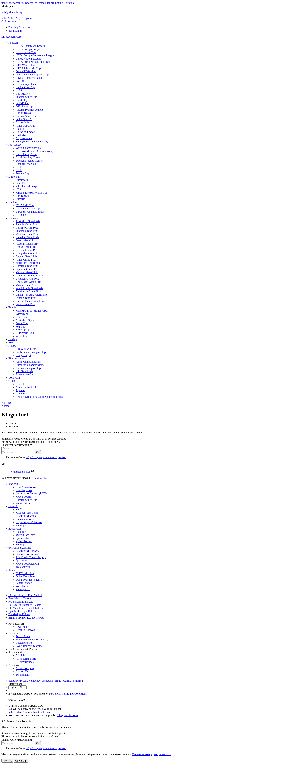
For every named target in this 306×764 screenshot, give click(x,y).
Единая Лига (23, 538)
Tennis (12, 307)
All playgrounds (25, 661)
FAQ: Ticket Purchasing (29, 645)
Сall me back (8, 21)
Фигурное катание (19, 547)
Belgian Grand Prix (26, 256)
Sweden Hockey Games (29, 160)
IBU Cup (21, 214)
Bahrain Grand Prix (27, 224)
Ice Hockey (14, 144)
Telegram (26, 18)
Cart (18, 36)
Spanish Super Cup (26, 96)
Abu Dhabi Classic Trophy (31, 557)
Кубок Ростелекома (27, 563)
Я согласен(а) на (35, 457)
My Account (8, 36)
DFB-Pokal (22, 103)
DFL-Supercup (24, 106)
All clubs (21, 655)
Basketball (14, 176)
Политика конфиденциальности (151, 754)
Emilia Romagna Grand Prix (31, 294)
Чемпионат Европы (27, 550)
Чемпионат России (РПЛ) (31, 493)
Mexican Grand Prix (27, 272)
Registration (22, 626)
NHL (19, 170)
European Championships (30, 211)
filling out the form (67, 715)
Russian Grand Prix (27, 265)
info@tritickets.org (11, 12)
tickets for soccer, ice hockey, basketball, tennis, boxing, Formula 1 (38, 2)
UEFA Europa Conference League (35, 55)
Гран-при (21, 560)
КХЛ (19, 509)
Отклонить (21, 760)
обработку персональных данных (46, 457)
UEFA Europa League (28, 49)
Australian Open (25, 320)
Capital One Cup (25, 87)
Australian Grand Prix (28, 221)
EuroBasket (22, 195)
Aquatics (21, 390)
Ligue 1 (20, 128)
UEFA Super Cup (26, 52)
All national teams (26, 658)
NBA (19, 189)
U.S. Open (22, 316)
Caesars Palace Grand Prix (30, 301)
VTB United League (27, 186)
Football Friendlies (26, 71)
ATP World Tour (25, 332)
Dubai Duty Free (25, 576)
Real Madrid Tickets (19, 598)
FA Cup (20, 80)
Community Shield (26, 84)
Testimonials (15, 30)
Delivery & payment (19, 27)
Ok (37, 452)
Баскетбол (14, 528)
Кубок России (24, 496)
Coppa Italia (22, 122)
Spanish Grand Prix (27, 230)
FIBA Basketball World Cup (31, 192)
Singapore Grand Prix (28, 262)
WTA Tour (22, 336)
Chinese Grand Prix (27, 227)
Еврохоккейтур (25, 518)
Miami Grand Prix (26, 285)
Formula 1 (14, 218)
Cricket (20, 383)
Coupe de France (25, 131)
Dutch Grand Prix (26, 297)
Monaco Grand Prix (27, 234)
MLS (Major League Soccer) (32, 141)
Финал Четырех (25, 534)
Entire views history (40, 478)
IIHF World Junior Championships (35, 151)
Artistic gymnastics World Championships (39, 396)
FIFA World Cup (25, 64)
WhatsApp (14, 18)
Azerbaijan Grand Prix (28, 291)
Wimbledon (22, 313)
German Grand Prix (27, 249)
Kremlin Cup (23, 329)
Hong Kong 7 (23, 355)
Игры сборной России (29, 522)
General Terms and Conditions (69, 693)
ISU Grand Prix (24, 371)
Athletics (21, 393)
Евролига (21, 531)
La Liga (20, 90)
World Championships (28, 147)
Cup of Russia (24, 112)
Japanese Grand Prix (27, 269)
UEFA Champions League (30, 45)
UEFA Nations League (28, 58)
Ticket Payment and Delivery (32, 639)
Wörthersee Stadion (19, 471)
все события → (25, 566)
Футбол (13, 483)
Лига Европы (24, 490)
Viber (4, 18)
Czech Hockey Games (28, 157)
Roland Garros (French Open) (32, 310)
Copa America (24, 138)
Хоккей (13, 506)
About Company (25, 668)
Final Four (21, 182)
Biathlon (13, 202)
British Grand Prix (26, 246)
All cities (6, 402)
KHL (19, 167)
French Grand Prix (26, 240)
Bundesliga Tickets (19, 614)
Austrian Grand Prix (27, 243)
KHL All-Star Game (27, 512)
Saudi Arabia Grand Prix (29, 288)
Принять (7, 760)
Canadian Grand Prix (27, 237)
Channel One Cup (26, 163)
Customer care (24, 642)
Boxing (12, 339)
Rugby (12, 345)
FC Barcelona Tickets (20, 601)
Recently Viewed (25, 629)
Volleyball (14, 377)
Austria (5, 405)
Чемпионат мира (26, 515)
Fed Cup (20, 326)
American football (26, 387)
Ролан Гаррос (24, 582)
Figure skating (16, 358)
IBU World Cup (25, 205)
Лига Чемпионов (26, 487)
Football (13, 42)
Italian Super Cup (25, 125)
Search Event (23, 636)
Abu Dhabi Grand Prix (28, 281)
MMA (12, 342)
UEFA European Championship (33, 61)
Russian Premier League (29, 109)
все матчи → (23, 503)
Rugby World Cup (26, 348)
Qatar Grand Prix (25, 304)
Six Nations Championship (31, 352)
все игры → (23, 525)
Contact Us (22, 671)
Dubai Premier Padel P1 (29, 579)
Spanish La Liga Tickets (22, 611)
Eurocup (20, 198)
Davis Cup (22, 323)
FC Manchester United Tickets (25, 607)
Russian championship (28, 368)
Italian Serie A (24, 119)
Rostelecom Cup (25, 374)
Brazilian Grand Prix (27, 278)
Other (11, 380)
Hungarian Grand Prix (28, 253)
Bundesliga (22, 100)
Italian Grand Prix (26, 259)
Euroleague (22, 179)
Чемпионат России (27, 554)
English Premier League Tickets (26, 617)
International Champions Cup (32, 74)
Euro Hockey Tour (26, 154)
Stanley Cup (22, 173)
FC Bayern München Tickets (24, 604)
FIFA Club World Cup (28, 68)
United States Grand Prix (30, 275)
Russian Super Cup (26, 115)
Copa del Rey (23, 93)
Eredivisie (21, 135)
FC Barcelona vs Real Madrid (25, 595)
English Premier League (29, 77)
